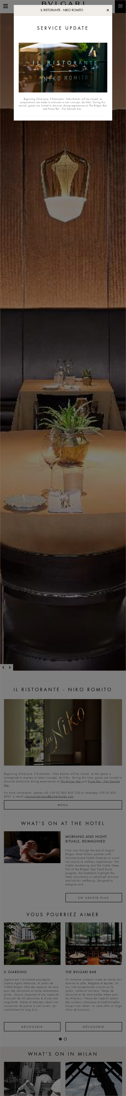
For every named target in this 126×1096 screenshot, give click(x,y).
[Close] (108, 9)
